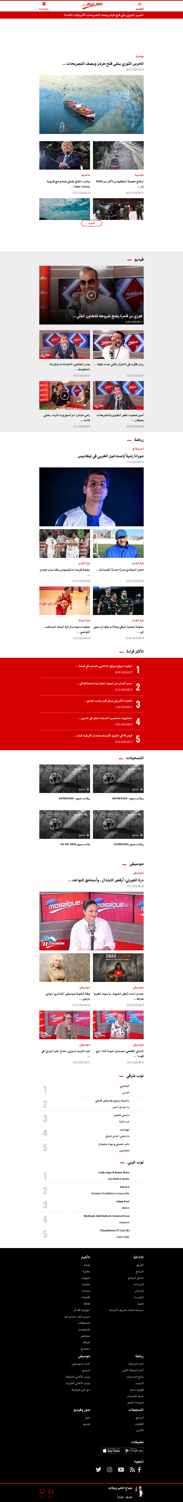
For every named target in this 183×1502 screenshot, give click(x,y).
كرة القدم (138, 563)
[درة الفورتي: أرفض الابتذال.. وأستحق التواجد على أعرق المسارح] (91, 921)
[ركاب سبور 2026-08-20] (64, 824)
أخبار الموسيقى (80, 1364)
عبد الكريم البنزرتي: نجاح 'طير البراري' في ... (65, 1053)
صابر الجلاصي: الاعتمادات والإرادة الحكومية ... (70, 366)
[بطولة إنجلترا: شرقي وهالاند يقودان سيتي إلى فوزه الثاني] (118, 601)
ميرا (130, 1492)
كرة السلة (84, 620)
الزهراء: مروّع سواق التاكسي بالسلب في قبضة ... (103, 666)
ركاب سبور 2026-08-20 (75, 844)
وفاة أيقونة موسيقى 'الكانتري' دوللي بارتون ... (68, 996)
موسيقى (138, 873)
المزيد (91, 223)
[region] (91, 32)
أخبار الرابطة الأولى (133, 1370)
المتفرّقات (84, 1323)
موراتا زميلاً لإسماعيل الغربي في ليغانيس (111, 456)
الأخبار (140, 1430)
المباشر (139, 1291)
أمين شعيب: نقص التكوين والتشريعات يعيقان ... (120, 417)
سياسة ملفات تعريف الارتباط (126, 1310)
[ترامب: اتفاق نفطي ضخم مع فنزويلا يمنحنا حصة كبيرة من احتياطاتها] (64, 155)
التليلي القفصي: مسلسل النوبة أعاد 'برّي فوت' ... (120, 1053)
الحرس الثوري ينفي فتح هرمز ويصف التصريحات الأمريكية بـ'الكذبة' (104, 15)
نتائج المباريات (135, 1376)
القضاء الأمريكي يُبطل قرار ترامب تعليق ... (107, 701)
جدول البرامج (136, 1278)
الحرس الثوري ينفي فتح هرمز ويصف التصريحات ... (103, 64)
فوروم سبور (137, 1389)
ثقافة (87, 1303)
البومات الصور (135, 1402)
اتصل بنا (139, 1297)
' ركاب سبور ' (134, 768)
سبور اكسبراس (135, 1396)
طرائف (86, 1342)
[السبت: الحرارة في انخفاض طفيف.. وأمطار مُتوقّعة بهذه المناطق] (64, 212)
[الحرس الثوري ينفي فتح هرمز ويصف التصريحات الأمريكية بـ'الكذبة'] (91, 104)
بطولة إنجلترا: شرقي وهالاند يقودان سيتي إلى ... (118, 629)
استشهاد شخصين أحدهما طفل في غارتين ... (105, 718)
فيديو (86, 1424)
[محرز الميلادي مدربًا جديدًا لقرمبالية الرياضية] (118, 543)
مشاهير (85, 1336)
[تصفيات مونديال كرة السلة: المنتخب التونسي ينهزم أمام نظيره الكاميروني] (64, 601)
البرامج (140, 1271)
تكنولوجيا (84, 1329)
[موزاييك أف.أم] (92, 6)
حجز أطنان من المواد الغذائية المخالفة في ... (104, 683)
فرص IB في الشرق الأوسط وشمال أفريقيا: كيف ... (102, 735)
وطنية (140, 56)
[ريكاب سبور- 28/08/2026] (118, 779)
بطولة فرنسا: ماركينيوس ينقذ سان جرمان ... (65, 572)
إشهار (140, 1303)
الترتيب (139, 1383)
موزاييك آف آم (82, 1310)
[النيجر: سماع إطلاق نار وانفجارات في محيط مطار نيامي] (118, 212)
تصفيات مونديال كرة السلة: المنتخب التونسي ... (67, 629)
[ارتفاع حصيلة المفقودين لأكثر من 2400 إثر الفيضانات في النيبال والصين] (118, 155)
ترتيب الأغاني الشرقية (77, 1376)
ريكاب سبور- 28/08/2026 (128, 798)
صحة (86, 1265)
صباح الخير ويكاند (120, 1487)
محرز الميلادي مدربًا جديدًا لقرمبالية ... (120, 570)
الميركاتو (138, 448)
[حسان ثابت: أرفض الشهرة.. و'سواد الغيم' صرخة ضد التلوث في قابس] (118, 967)
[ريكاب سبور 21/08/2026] (118, 824)
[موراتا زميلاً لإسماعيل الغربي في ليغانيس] (91, 496)
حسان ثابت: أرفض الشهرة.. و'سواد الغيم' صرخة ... (118, 996)
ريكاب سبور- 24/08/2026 (74, 798)
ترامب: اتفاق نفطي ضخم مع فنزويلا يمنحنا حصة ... (68, 184)
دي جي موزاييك (80, 1389)
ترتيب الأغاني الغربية (78, 1383)
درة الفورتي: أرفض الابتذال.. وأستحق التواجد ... (106, 880)
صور (87, 1417)
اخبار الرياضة (136, 1364)
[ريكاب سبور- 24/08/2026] (64, 779)
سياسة (86, 1291)
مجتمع (85, 1349)
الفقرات (139, 1424)
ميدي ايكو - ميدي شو (77, 1316)
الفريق (140, 1265)
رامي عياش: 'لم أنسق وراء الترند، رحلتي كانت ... (67, 417)
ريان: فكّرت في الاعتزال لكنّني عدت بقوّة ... (119, 364)
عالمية (139, 175)
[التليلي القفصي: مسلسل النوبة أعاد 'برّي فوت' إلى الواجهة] (118, 1025)
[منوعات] (139, 1491)
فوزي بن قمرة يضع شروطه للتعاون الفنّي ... (107, 316)
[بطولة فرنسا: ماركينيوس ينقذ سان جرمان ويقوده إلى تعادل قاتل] (64, 543)
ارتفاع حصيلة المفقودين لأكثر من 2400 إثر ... (120, 184)
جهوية (86, 1278)
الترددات (139, 1284)
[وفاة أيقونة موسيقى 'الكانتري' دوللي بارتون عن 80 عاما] (64, 967)
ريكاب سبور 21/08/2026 (129, 844)
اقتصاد (86, 1297)
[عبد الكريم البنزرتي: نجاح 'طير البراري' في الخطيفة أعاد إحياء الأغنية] (64, 1025)
